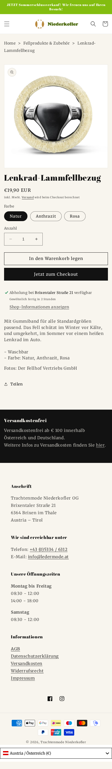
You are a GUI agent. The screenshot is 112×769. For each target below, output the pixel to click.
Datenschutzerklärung (35, 656)
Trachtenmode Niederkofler (63, 742)
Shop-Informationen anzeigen (39, 307)
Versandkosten (26, 663)
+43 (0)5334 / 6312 (48, 549)
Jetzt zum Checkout (56, 274)
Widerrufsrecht (27, 670)
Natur (16, 216)
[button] (7, 24)
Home (9, 43)
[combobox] (56, 753)
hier (100, 445)
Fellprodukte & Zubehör (46, 43)
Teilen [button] (16, 384)
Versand (28, 197)
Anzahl (10, 228)
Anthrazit (46, 216)
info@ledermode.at (48, 556)
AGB (15, 648)
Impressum (23, 678)
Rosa (75, 216)
